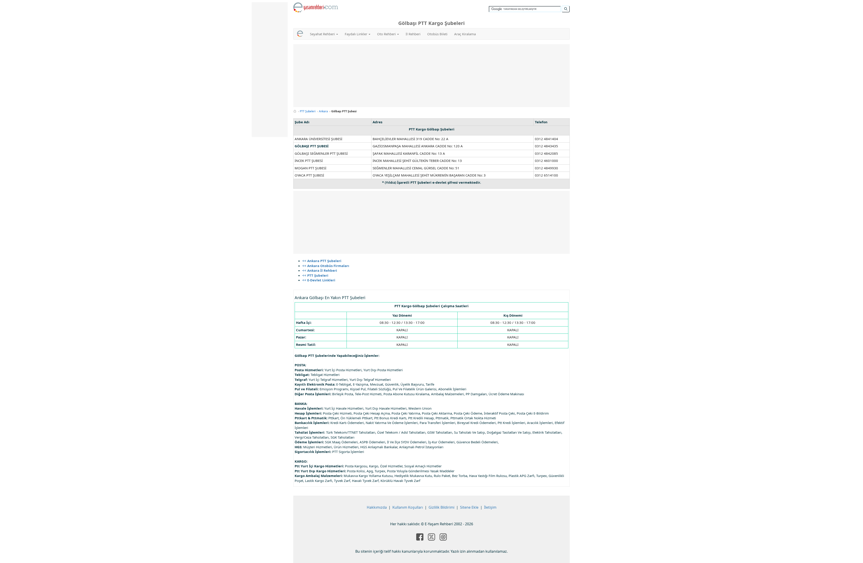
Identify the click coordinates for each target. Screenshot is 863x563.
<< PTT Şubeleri (315, 275)
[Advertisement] (431, 75)
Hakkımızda (377, 507)
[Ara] (566, 9)
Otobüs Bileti (437, 34)
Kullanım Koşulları (407, 507)
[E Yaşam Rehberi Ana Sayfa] (315, 7)
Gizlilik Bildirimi (441, 507)
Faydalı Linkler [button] (356, 34)
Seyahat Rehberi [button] (323, 34)
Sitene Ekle (469, 507)
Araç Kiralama (465, 34)
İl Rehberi (413, 34)
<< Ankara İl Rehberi (319, 270)
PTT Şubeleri (308, 111)
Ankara (323, 111)
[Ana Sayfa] (294, 111)
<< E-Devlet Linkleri (318, 280)
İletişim (490, 507)
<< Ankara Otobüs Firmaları (325, 265)
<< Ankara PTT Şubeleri (321, 260)
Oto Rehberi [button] (387, 34)
